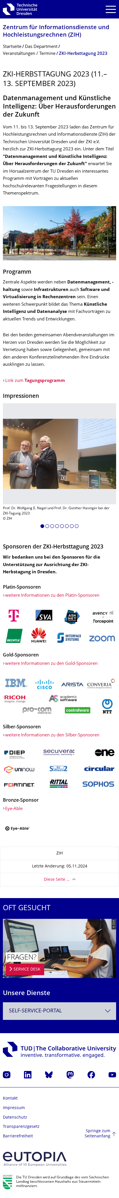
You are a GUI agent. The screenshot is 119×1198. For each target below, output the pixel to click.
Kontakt (10, 1098)
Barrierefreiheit (18, 1136)
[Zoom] (59, 626)
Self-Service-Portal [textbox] (35, 1011)
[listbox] (59, 468)
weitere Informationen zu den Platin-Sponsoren (52, 596)
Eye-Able (14, 809)
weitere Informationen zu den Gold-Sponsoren (51, 664)
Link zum (35, 381)
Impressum (14, 1108)
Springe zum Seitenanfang (97, 1133)
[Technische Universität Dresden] (20, 9)
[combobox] (59, 1011)
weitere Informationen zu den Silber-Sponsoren (52, 735)
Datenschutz (15, 1117)
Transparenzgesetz (21, 1127)
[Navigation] (110, 9)
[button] (42, 527)
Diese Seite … (57, 880)
